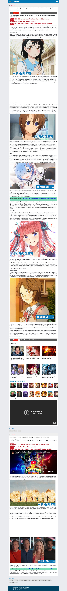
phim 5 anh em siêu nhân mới (24, 580)
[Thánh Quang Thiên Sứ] (31, 385)
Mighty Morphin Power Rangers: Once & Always (41, 580)
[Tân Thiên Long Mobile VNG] (44, 385)
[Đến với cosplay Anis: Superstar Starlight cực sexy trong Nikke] (17, 368)
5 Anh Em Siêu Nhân (13, 582)
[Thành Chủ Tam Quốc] (50, 394)
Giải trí (15, 430)
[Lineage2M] (19, 385)
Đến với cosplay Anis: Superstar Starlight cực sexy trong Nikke (17, 376)
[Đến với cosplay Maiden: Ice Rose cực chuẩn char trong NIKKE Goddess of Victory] (49, 368)
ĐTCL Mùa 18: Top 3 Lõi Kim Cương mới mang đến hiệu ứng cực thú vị (33, 23)
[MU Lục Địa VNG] (25, 385)
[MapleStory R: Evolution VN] (37, 394)
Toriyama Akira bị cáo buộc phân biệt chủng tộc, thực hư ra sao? (37, 568)
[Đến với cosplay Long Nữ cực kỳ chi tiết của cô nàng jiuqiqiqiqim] (33, 368)
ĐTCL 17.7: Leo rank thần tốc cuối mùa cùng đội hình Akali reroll (31, 19)
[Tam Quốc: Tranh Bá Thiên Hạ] (13, 385)
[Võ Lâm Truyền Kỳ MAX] (56, 385)
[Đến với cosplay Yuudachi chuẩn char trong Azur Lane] (33, 351)
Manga (11, 430)
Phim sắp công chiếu (14, 580)
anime (19, 430)
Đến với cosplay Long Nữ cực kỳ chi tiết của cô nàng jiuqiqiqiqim (33, 376)
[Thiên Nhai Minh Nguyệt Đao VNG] (37, 385)
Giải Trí (13, 5)
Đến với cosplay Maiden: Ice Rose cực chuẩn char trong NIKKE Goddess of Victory (48, 376)
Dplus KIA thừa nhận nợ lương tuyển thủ (25, 21)
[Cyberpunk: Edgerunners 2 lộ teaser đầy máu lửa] (49, 351)
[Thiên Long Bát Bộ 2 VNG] (50, 385)
